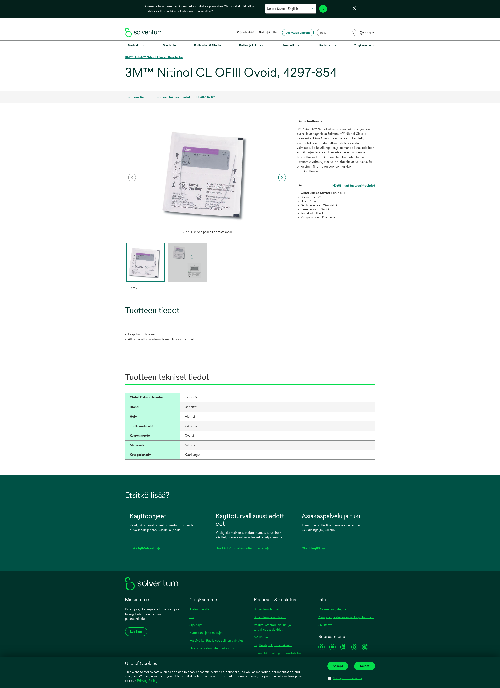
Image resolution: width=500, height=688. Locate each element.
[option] (207, 177)
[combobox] (336, 32)
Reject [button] (364, 666)
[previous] (132, 177)
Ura (275, 32)
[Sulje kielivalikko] (354, 8)
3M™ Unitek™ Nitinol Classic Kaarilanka (154, 57)
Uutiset (194, 656)
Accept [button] (337, 666)
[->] (323, 9)
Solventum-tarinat (266, 609)
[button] (345, 678)
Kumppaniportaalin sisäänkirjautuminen (346, 617)
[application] (207, 173)
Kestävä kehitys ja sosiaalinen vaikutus (216, 640)
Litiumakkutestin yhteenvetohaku (277, 653)
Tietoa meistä (199, 609)
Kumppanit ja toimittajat (205, 633)
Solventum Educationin (270, 617)
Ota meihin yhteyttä (332, 609)
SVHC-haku (262, 637)
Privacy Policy (147, 681)
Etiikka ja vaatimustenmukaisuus (212, 648)
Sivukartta (325, 625)
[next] (282, 177)
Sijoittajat (264, 32)
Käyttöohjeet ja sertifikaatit (273, 645)
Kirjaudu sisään (246, 32)
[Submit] (352, 32)
